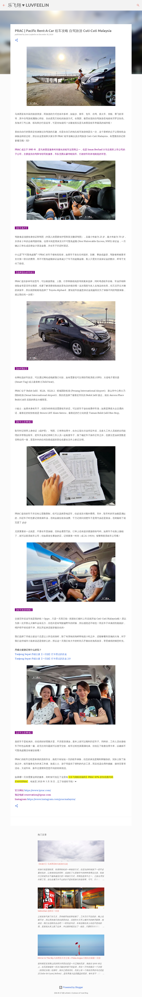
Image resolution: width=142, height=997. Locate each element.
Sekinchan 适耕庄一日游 (48, 911)
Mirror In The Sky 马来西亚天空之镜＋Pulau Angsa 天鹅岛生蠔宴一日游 (69, 958)
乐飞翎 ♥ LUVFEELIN (28, 4)
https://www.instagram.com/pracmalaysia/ (51, 799)
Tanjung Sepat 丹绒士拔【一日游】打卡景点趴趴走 (41, 654)
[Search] (52, 5)
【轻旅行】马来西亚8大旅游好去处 (53, 864)
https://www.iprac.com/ (37, 790)
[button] (16, 40)
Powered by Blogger (72, 987)
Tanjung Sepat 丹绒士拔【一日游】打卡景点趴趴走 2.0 (43, 658)
